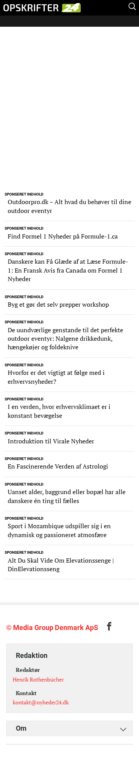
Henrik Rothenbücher (38, 679)
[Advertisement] (69, 115)
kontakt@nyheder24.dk (41, 702)
